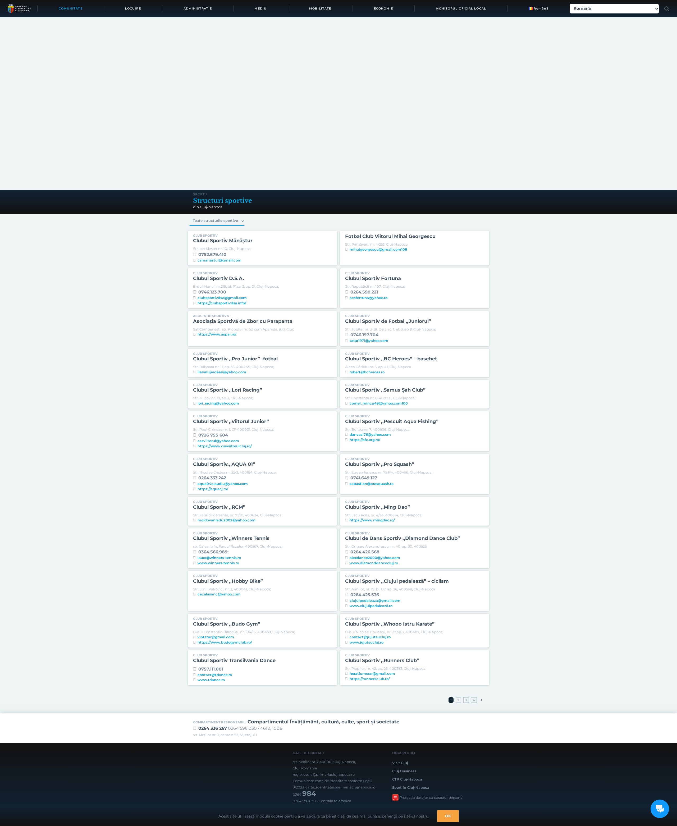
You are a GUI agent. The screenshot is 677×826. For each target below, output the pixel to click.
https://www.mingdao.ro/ (372, 520)
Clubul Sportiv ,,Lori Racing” (227, 390)
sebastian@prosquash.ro (372, 483)
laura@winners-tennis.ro (219, 558)
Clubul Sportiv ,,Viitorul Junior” (231, 421)
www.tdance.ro (211, 680)
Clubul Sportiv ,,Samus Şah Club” (385, 390)
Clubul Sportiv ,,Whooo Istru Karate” (389, 624)
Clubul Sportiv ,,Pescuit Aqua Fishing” (391, 421)
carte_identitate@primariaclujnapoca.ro (340, 787)
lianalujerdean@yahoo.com (222, 372)
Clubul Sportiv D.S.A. (218, 278)
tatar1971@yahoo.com (369, 340)
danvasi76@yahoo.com (370, 434)
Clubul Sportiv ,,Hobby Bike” (228, 581)
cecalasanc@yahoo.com (219, 594)
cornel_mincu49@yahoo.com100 (379, 403)
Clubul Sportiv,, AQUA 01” (224, 464)
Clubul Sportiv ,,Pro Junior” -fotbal (235, 359)
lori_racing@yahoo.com (218, 403)
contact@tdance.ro (215, 675)
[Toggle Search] (666, 8)
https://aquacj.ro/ (213, 489)
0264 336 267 (212, 728)
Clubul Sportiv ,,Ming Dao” (377, 507)
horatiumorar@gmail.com (372, 673)
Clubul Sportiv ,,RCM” (219, 507)
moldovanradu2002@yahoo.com (226, 520)
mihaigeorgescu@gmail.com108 (378, 249)
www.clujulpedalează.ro (371, 606)
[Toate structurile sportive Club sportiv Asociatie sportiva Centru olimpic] (217, 221)
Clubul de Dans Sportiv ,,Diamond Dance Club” (402, 538)
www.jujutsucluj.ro (366, 642)
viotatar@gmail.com (216, 637)
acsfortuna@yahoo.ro (368, 298)
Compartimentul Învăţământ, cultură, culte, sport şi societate (323, 722)
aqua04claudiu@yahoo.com (223, 483)
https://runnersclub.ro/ (370, 679)
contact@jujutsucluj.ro (370, 637)
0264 (304, 794)
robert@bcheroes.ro (367, 372)
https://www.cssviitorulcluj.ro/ (225, 446)
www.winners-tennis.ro (218, 563)
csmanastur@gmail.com (219, 260)
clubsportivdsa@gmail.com (222, 298)
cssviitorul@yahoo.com (218, 441)
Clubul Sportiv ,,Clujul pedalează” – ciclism (397, 581)
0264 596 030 (304, 801)
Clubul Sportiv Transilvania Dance (234, 660)
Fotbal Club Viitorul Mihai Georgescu (390, 236)
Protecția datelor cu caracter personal (431, 797)
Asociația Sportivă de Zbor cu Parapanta (242, 321)
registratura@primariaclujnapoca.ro (324, 774)
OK (448, 816)
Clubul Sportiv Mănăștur (223, 241)
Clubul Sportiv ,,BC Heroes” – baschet (391, 359)
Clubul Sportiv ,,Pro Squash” (379, 464)
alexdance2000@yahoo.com (375, 558)
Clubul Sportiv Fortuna (373, 278)
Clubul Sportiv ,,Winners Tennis (231, 538)
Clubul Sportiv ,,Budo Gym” (226, 624)
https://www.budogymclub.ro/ (225, 642)
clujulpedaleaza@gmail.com (375, 600)
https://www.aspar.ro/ (217, 334)
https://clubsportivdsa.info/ (222, 303)
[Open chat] (660, 809)
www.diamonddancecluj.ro (374, 563)
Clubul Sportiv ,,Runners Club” (382, 660)
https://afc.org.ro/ (365, 440)
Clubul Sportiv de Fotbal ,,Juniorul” (388, 321)
